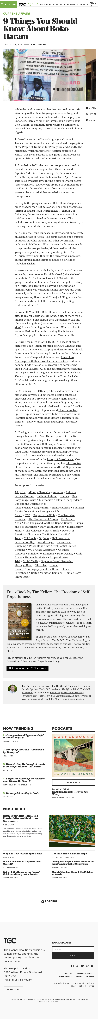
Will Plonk (7, 770)
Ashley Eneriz (9, 857)
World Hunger (46, 542)
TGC (27, 515)
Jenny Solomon (24, 785)
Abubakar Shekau (65, 270)
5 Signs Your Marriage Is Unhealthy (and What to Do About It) (24, 780)
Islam (59, 500)
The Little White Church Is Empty (69, 854)
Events (71, 4)
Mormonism (46, 500)
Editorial (45, 4)
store (79, 976)
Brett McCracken (10, 741)
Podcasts (59, 4)
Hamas (64, 496)
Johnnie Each (58, 857)
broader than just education (38, 207)
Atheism (58, 492)
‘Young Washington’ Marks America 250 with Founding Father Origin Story (73, 863)
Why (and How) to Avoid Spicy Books (22, 854)
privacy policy (84, 973)
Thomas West (8, 825)
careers (68, 973)
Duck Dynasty (65, 553)
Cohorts (82, 4)
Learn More (13, 989)
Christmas (33, 534)
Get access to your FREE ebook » (27, 668)
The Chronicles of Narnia (43, 519)
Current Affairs (17, 13)
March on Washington (41, 553)
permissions (65, 976)
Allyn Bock (8, 756)
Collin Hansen (58, 798)
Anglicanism (41, 507)
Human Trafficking (36, 557)
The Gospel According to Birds (22, 793)
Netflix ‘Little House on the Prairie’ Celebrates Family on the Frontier (21, 873)
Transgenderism (61, 507)
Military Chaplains (39, 492)
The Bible (41, 565)
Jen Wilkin (70, 798)
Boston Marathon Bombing (47, 573)
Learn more (54, 1002)
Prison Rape (36, 546)
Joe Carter (38, 44)
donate (90, 976)
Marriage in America (52, 527)
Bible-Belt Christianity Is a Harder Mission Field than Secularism (20, 818)
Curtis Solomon (10, 785)
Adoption (20, 492)
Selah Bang (69, 857)
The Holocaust (33, 530)
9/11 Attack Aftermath (41, 550)
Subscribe (72, 782)
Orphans (44, 538)
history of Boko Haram (60, 459)
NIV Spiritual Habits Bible (38, 689)
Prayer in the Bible (44, 515)
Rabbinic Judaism (47, 496)
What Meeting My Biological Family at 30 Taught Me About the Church (24, 765)
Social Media (30, 561)
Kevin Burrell (9, 797)
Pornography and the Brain (43, 569)
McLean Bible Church (51, 699)
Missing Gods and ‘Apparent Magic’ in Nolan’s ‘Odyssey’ (23, 736)
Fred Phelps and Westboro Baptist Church (48, 523)
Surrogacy (46, 511)
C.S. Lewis (30, 538)
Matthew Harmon (10, 868)
